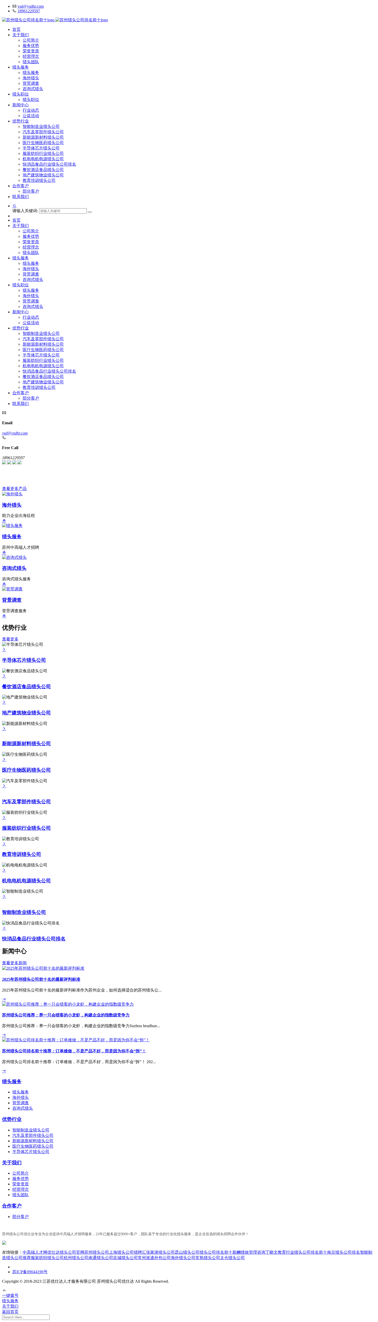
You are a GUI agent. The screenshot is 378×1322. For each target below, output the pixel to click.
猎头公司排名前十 (216, 1252)
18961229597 (28, 11)
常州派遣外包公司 (154, 1257)
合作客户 (20, 186)
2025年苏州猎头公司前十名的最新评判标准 (41, 979)
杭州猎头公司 (76, 1257)
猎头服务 (20, 67)
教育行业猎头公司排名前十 (302, 1252)
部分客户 (31, 191)
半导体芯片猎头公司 (41, 148)
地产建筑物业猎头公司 (43, 175)
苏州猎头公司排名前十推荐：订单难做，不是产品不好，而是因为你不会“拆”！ (74, 1051)
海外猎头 (31, 78)
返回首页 (10, 1311)
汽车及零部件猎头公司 (43, 132)
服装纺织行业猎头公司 (43, 153)
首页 (16, 29)
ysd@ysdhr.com (30, 6)
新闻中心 (20, 105)
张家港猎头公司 (160, 1252)
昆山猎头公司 (187, 1252)
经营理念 (31, 56)
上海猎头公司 (121, 1252)
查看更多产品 (14, 488)
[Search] (90, 212)
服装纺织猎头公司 (47, 1257)
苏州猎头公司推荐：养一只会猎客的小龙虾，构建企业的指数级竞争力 (66, 1015)
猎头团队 (31, 62)
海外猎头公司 (183, 1257)
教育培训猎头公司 (39, 180)
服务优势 (31, 45)
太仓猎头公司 (232, 1257)
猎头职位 (20, 94)
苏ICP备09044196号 (30, 1272)
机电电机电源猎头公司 (43, 159)
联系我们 (20, 196)
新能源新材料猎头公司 (43, 137)
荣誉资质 (31, 51)
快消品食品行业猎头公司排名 (49, 164)
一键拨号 (10, 1295)
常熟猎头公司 (207, 1257)
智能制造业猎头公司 (41, 126)
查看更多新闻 (14, 963)
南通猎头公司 (100, 1257)
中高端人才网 (35, 1252)
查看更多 (10, 639)
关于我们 (20, 35)
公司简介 (31, 40)
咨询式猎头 (33, 89)
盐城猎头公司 (125, 1257)
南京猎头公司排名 (343, 1252)
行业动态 (31, 110)
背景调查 (31, 83)
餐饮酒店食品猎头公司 (43, 169)
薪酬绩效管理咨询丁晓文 (255, 1252)
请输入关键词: (25, 211)
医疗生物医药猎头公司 (43, 142)
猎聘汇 (140, 1252)
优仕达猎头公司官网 (65, 1252)
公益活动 (31, 116)
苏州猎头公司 (96, 1252)
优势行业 (20, 121)
